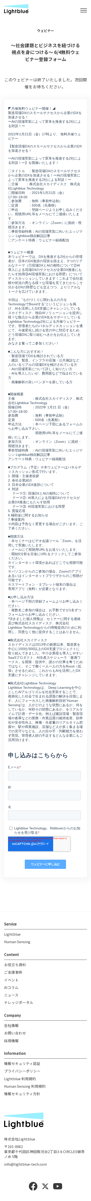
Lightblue (12, 934)
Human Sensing (17, 941)
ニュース (11, 994)
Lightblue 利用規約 (20, 1078)
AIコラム (11, 987)
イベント (11, 979)
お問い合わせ (15, 1032)
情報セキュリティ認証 (22, 1063)
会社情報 (11, 1025)
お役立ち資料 (15, 964)
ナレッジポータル (18, 1002)
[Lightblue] (16, 10)
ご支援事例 (13, 972)
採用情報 (11, 1040)
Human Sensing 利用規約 (25, 1086)
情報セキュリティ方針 (22, 1093)
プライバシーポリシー (22, 1070)
